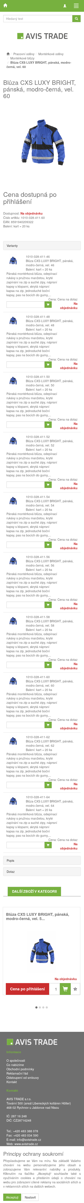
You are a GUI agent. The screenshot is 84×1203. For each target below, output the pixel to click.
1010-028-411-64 (38, 797)
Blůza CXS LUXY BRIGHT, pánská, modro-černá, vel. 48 (49, 323)
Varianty (12, 245)
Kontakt (11, 1082)
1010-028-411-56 (38, 557)
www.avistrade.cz (26, 1144)
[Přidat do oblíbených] (75, 989)
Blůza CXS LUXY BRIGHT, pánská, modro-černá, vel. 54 (49, 503)
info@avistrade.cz (29, 1139)
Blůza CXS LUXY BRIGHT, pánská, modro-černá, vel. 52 (49, 443)
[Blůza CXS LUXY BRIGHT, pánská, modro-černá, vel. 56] (41, 952)
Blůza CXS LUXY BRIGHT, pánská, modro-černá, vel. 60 (49, 683)
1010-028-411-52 (38, 436)
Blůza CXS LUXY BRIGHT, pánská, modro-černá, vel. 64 (49, 803)
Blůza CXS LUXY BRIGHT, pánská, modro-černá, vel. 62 (49, 743)
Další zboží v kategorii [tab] (34, 891)
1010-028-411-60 (38, 677)
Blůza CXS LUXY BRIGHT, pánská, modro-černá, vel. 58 (49, 623)
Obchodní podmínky (20, 1069)
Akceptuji (12, 1197)
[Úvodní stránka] (7, 54)
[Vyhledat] (76, 18)
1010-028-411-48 (38, 316)
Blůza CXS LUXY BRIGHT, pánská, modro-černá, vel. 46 (49, 263)
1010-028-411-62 (38, 737)
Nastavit (30, 1197)
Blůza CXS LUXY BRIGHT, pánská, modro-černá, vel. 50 (49, 383)
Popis (10, 860)
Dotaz (11, 871)
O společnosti (15, 1060)
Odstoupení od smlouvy (22, 1077)
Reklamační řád (17, 1073)
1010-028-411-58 (38, 617)
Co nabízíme (15, 1065)
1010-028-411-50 (38, 376)
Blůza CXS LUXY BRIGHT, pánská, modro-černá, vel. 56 (49, 563)
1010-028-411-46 (38, 256)
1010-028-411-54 (38, 497)
